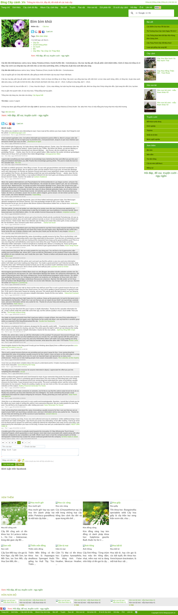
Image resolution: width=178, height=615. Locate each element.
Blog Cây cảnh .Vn (13, 2)
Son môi (4, 549)
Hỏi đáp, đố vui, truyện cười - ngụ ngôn (161, 174)
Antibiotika (74, 203)
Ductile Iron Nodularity (47, 321)
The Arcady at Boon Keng (16, 312)
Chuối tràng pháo (40, 45)
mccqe (22, 372)
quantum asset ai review (59, 267)
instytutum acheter (69, 212)
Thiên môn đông (35, 549)
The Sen (18, 163)
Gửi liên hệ (173, 2)
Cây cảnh (151, 53)
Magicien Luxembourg (19, 283)
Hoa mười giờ (34, 506)
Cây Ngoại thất (38, 95)
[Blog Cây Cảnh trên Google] (39, 32)
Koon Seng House (71, 245)
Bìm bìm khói (41, 36)
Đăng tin (165, 2)
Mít (34, 49)
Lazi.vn (49, 31)
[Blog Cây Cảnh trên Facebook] (43, 32)
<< (3, 442)
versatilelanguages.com (17, 133)
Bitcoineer (9, 256)
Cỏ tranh (36, 47)
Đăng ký (148, 2)
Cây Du (36, 43)
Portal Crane (73, 340)
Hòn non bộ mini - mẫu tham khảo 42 (166, 104)
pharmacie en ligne (34, 141)
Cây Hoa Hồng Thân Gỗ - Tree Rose (165, 72)
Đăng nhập (157, 2)
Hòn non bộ (151, 85)
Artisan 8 (71, 231)
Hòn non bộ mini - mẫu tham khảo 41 (142, 600)
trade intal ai (18, 304)
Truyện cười (152, 117)
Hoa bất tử (114, 549)
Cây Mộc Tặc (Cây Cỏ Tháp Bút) (46, 51)
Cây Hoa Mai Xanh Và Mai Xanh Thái (166, 59)
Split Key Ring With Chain (66, 330)
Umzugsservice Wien (52, 154)
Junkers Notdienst (40, 177)
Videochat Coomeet (72, 293)
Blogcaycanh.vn (169, 613)
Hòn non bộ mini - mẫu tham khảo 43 (166, 91)
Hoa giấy (114, 506)
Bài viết (150, 22)
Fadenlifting (36, 195)
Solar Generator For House (53, 405)
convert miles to (51, 414)
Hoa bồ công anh (9, 528)
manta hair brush (50, 223)
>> (29, 442)
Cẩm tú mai (61, 549)
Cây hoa (46, 26)
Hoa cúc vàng (62, 506)
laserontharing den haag (26, 365)
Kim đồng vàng (89, 528)
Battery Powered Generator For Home (32, 386)
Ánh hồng (87, 549)
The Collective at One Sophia (68, 358)
